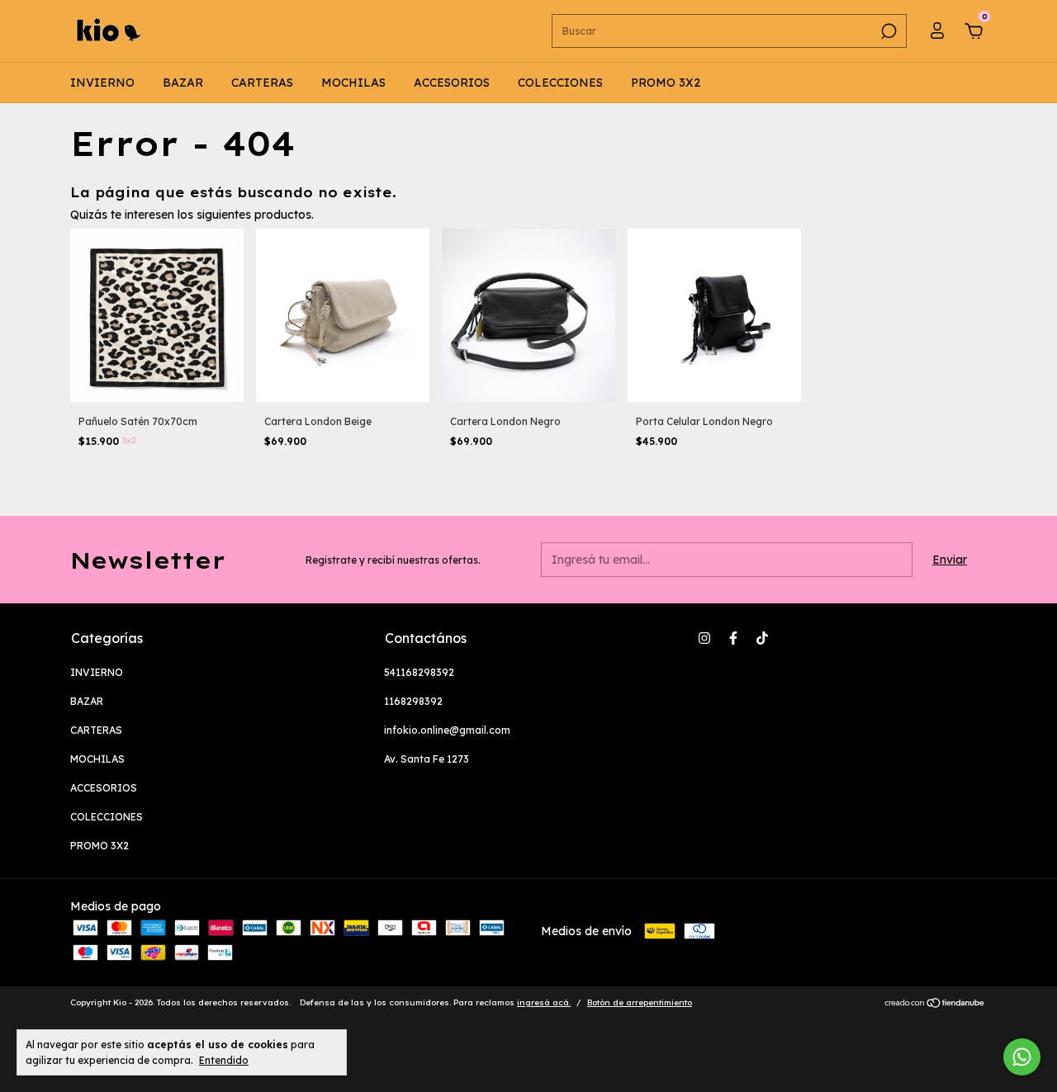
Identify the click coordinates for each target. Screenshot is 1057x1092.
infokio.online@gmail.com (447, 730)
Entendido (224, 1060)
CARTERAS (262, 82)
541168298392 (419, 672)
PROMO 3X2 (665, 82)
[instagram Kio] (704, 638)
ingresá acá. (544, 1002)
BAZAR (183, 82)
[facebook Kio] (733, 638)
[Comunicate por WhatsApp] (1021, 1056)
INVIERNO (102, 82)
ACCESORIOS (452, 82)
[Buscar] (887, 31)
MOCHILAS (353, 82)
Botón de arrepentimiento (639, 1002)
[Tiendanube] (935, 1004)
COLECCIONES (560, 82)
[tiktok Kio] (762, 638)
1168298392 (413, 701)
